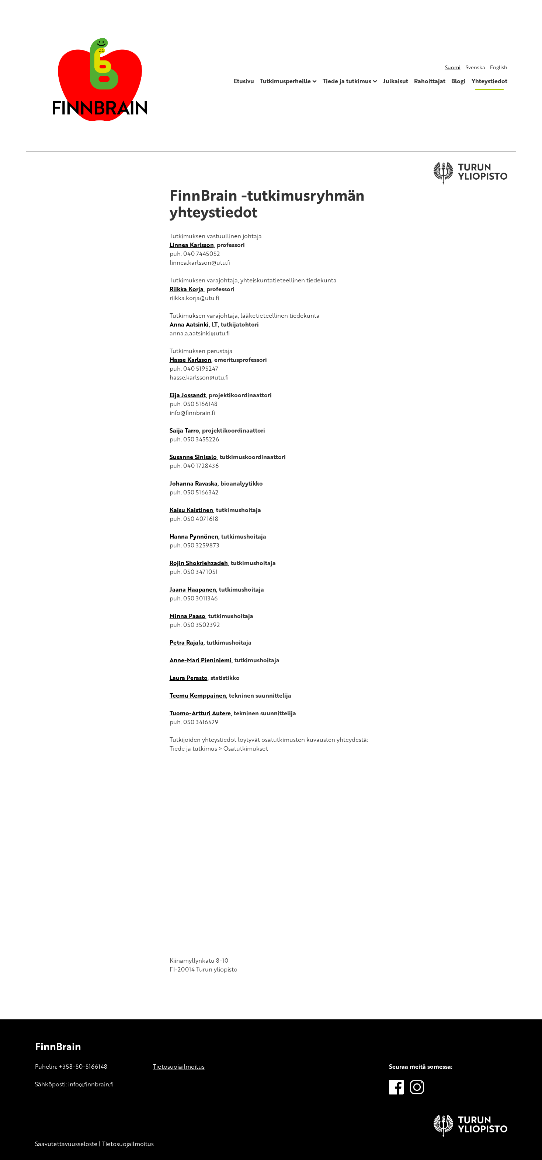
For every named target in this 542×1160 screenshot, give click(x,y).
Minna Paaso (187, 615)
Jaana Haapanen (193, 589)
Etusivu (244, 81)
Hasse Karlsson (190, 359)
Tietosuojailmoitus (179, 1066)
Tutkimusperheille (285, 81)
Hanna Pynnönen (194, 536)
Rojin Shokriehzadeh (199, 562)
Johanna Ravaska (194, 483)
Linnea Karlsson (192, 244)
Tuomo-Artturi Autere (200, 713)
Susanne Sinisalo (193, 456)
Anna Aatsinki (189, 324)
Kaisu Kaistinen (191, 509)
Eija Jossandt (188, 395)
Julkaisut (395, 81)
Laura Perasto (189, 677)
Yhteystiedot (489, 81)
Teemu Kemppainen (198, 695)
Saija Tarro (184, 430)
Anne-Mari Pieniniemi (201, 660)
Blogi (458, 81)
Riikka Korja (187, 289)
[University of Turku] (470, 1135)
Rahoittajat (429, 81)
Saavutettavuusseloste (66, 1143)
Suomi (453, 67)
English (498, 67)
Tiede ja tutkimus (347, 81)
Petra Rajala (187, 642)
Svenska (475, 67)
